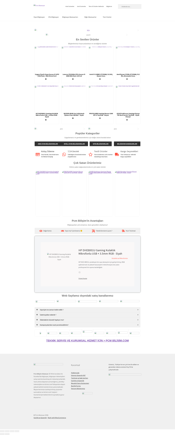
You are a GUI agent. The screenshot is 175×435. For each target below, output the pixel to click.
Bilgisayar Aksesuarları (70, 17)
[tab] (45, 231)
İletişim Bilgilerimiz (78, 389)
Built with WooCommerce (57, 418)
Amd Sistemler (81, 6)
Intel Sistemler (70, 6)
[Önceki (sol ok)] (2, 434)
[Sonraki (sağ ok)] (7, 434)
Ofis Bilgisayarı (53, 17)
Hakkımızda (75, 373)
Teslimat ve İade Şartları (79, 378)
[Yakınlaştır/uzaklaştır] (2, 431)
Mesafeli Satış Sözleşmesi (80, 383)
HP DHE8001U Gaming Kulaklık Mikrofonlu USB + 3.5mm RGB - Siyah (100, 251)
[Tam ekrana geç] (7, 431)
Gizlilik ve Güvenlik (77, 381)
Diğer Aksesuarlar (90, 17)
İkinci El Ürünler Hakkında (96, 6)
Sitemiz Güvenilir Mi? (78, 375)
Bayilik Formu (76, 386)
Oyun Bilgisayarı (39, 17)
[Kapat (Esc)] (17, 431)
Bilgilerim (109, 6)
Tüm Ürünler (107, 17)
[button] (37, 30)
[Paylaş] (12, 431)
